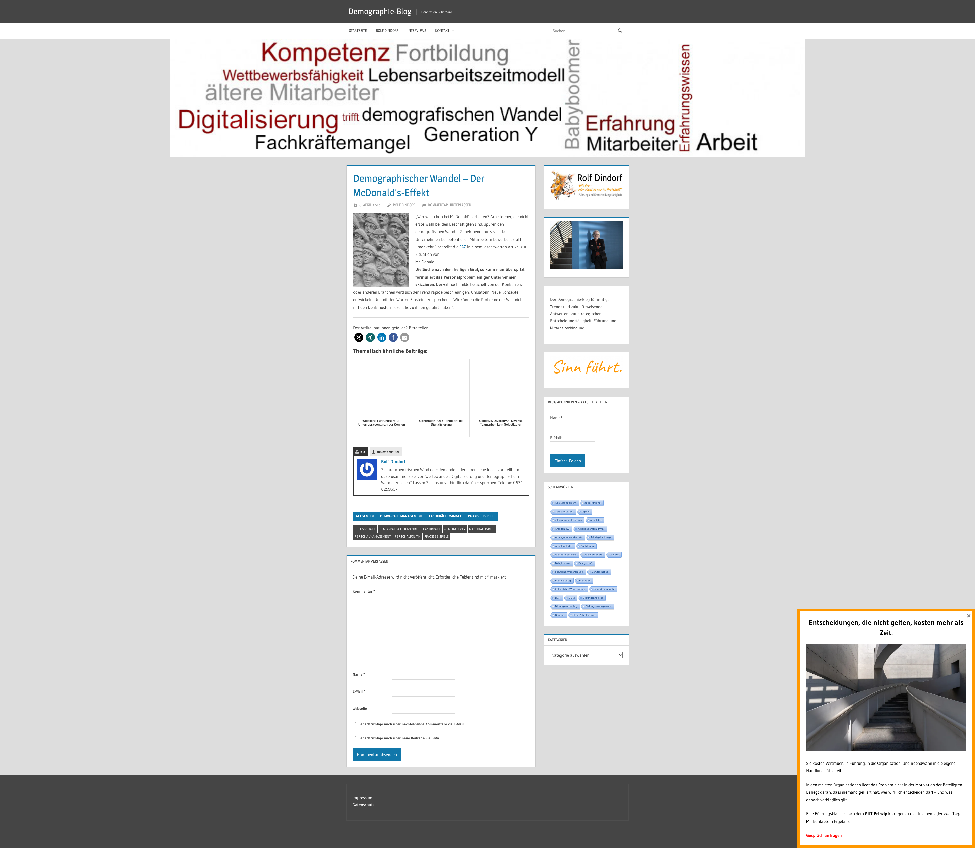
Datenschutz (364, 804)
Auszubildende (594, 554)
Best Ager (585, 580)
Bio (362, 452)
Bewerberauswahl (604, 589)
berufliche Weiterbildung (569, 571)
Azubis (615, 554)
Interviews (417, 30)
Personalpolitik (407, 536)
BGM (572, 597)
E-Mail (359, 691)
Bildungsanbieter (593, 597)
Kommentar (364, 591)
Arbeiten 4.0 (562, 528)
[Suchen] (620, 30)
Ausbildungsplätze (566, 554)
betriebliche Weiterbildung (570, 589)
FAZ (462, 246)
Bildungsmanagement (598, 606)
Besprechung (563, 580)
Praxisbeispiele (481, 516)
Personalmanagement (373, 536)
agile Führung (592, 502)
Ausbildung (587, 546)
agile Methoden (564, 511)
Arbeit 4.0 (596, 520)
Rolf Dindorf (387, 30)
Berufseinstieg (600, 571)
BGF (557, 597)
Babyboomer (562, 563)
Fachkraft (432, 529)
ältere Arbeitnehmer (584, 615)
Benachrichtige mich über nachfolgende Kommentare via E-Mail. (411, 724)
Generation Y (454, 529)
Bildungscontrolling (566, 606)
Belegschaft (365, 529)
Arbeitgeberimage (601, 537)
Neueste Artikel (388, 452)
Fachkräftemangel (445, 516)
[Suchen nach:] (579, 31)
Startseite (358, 30)
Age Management (565, 502)
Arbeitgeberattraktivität (591, 528)
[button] (358, 337)
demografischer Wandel (399, 529)
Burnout (559, 615)
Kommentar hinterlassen (449, 204)
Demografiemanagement (401, 516)
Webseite (360, 708)
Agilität (586, 511)
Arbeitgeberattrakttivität (568, 537)
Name (359, 674)
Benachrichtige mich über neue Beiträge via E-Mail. (400, 738)
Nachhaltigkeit (481, 529)
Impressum (362, 797)
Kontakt (442, 30)
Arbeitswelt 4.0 (563, 546)
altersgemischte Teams (568, 520)
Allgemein (365, 516)
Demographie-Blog (380, 11)
